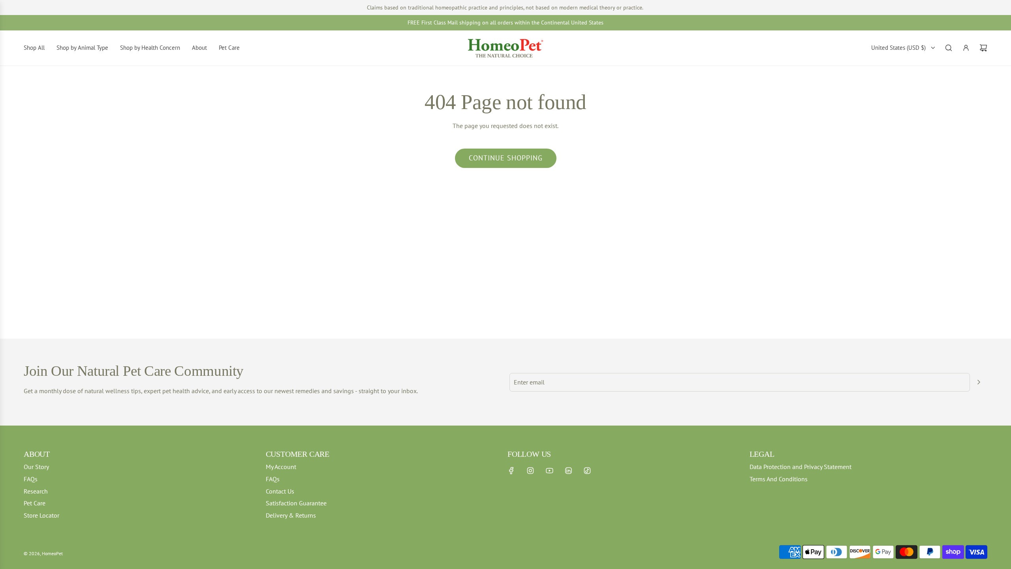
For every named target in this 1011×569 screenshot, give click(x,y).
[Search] (948, 48)
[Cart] (983, 48)
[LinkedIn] (568, 470)
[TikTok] (587, 470)
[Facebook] (511, 470)
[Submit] (978, 382)
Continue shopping (506, 157)
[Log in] (966, 48)
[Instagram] (530, 470)
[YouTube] (549, 470)
